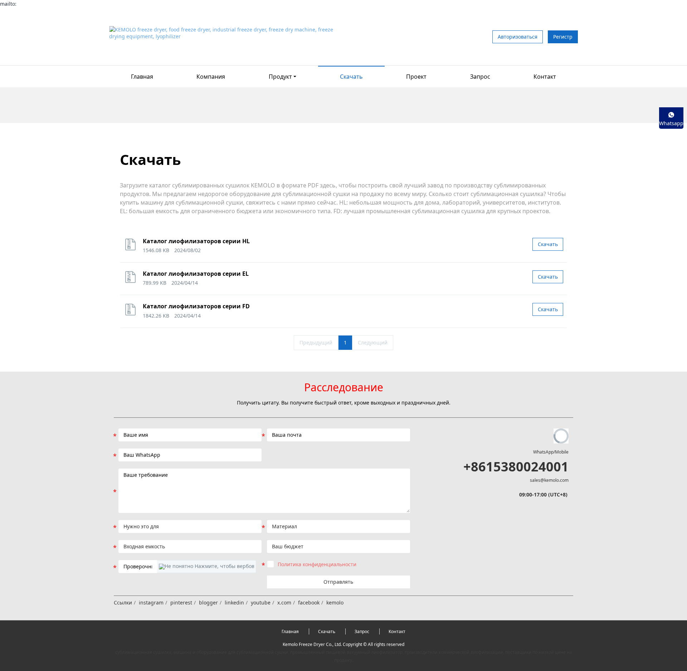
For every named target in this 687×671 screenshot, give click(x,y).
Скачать (548, 244)
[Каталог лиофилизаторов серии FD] (132, 312)
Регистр (562, 36)
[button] (206, 566)
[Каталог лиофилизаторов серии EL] (132, 280)
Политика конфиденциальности (317, 564)
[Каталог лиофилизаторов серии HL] (132, 247)
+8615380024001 (516, 466)
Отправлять (338, 581)
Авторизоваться (517, 36)
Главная (142, 76)
